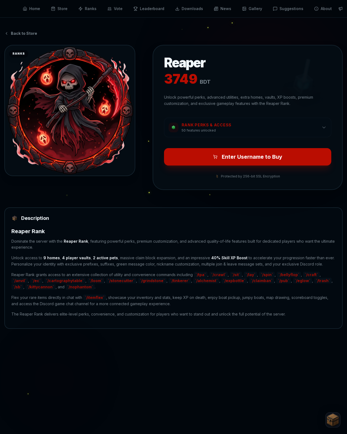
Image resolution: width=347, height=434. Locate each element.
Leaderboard (152, 8)
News (225, 8)
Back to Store (24, 33)
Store (62, 8)
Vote (118, 8)
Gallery (255, 8)
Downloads (192, 8)
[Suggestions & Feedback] (332, 419)
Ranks (91, 8)
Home (34, 8)
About (326, 8)
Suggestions (291, 8)
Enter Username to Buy (252, 157)
